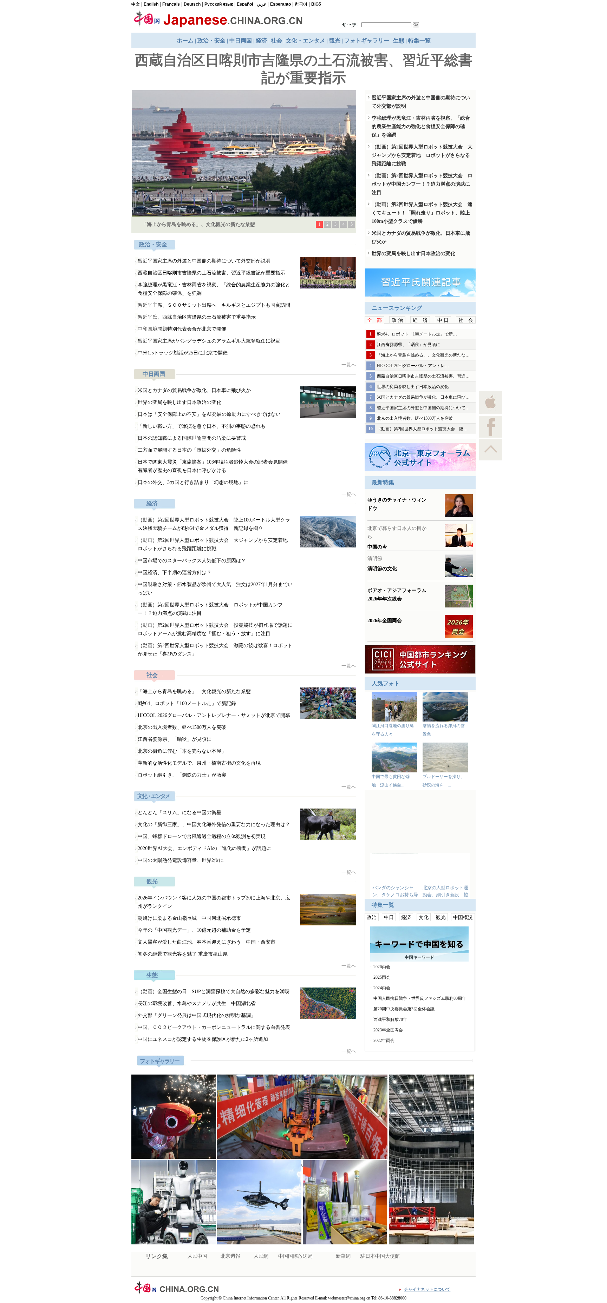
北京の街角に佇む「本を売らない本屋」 (182, 751)
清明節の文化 (382, 568)
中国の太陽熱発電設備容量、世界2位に (181, 860)
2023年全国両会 (388, 1030)
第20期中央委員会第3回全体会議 (404, 1008)
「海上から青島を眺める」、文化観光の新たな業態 (198, 224)
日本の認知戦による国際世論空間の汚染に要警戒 (192, 438)
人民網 (261, 1256)
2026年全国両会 (384, 620)
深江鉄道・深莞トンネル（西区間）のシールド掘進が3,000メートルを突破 (302, 1165)
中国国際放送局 (295, 1256)
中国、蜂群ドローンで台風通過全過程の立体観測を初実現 (202, 836)
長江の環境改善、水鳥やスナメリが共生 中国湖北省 (197, 1003)
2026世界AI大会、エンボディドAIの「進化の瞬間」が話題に (204, 848)
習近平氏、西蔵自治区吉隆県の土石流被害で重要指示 (197, 317)
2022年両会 (383, 1040)
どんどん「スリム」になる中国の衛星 (179, 812)
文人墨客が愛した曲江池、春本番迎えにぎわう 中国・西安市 (206, 942)
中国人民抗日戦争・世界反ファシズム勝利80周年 (419, 998)
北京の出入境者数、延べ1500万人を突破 (182, 727)
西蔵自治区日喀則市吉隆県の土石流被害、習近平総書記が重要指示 (211, 272)
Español (245, 4)
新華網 (343, 1256)
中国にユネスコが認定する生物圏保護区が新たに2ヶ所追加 (203, 1039)
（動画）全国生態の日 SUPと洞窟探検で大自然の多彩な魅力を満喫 (213, 991)
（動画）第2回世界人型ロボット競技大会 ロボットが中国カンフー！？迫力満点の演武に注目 (422, 184)
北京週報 (230, 1256)
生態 (398, 41)
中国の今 (377, 547)
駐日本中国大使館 (380, 1256)
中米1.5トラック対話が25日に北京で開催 (183, 352)
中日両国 (240, 41)
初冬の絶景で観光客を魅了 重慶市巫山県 (183, 954)
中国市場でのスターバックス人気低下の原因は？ (192, 560)
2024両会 (381, 987)
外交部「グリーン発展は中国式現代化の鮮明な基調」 (197, 1015)
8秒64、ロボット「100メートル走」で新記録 (187, 703)
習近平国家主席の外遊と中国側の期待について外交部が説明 (204, 261)
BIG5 (316, 4)
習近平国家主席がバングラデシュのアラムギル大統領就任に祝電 (209, 341)
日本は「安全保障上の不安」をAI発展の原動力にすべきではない (209, 414)
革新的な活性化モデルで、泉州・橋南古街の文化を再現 (199, 763)
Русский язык (218, 4)
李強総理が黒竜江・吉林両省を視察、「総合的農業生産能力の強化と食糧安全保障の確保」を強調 (421, 126)
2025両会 (381, 977)
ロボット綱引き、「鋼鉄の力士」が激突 (182, 775)
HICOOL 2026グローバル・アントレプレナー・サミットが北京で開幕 (214, 715)
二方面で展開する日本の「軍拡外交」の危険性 (189, 450)
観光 (334, 41)
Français (171, 4)
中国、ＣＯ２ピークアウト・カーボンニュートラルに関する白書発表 (214, 1027)
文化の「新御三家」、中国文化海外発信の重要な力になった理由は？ (214, 824)
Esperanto (280, 4)
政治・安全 (211, 41)
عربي (261, 4)
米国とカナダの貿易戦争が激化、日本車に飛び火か (194, 390)
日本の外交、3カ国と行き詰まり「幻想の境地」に (193, 482)
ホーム (185, 41)
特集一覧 (419, 41)
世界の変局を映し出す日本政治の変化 (179, 402)
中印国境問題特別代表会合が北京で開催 (182, 329)
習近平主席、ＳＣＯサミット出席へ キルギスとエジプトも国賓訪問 (214, 305)
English (151, 4)
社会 (276, 41)
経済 (261, 41)
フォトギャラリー (366, 41)
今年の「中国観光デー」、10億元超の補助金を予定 (194, 930)
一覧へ (348, 364)
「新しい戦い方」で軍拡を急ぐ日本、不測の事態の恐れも (202, 426)
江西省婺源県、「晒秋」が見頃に (174, 739)
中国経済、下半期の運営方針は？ (174, 572)
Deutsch (192, 4)
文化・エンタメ (305, 41)
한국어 (301, 4)
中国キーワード (419, 957)
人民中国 (197, 1256)
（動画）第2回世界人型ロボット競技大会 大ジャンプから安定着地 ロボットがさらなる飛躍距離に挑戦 (422, 155)
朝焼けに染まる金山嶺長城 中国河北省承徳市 (189, 918)
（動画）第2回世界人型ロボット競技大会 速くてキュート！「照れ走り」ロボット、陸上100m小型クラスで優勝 (422, 213)
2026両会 (381, 966)
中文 (135, 4)
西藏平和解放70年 (390, 1019)
